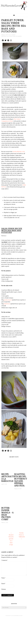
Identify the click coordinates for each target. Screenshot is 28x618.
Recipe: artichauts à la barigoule (8, 477)
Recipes (14, 36)
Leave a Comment (11, 34)
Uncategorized (19, 36)
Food (7, 36)
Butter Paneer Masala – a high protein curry (7, 514)
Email (3, 583)
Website (3, 589)
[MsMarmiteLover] (14, 11)
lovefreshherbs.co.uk (19, 151)
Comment (4, 560)
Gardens (10, 36)
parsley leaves (8, 300)
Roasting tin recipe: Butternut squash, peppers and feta (20, 480)
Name (3, 578)
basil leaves (7, 304)
